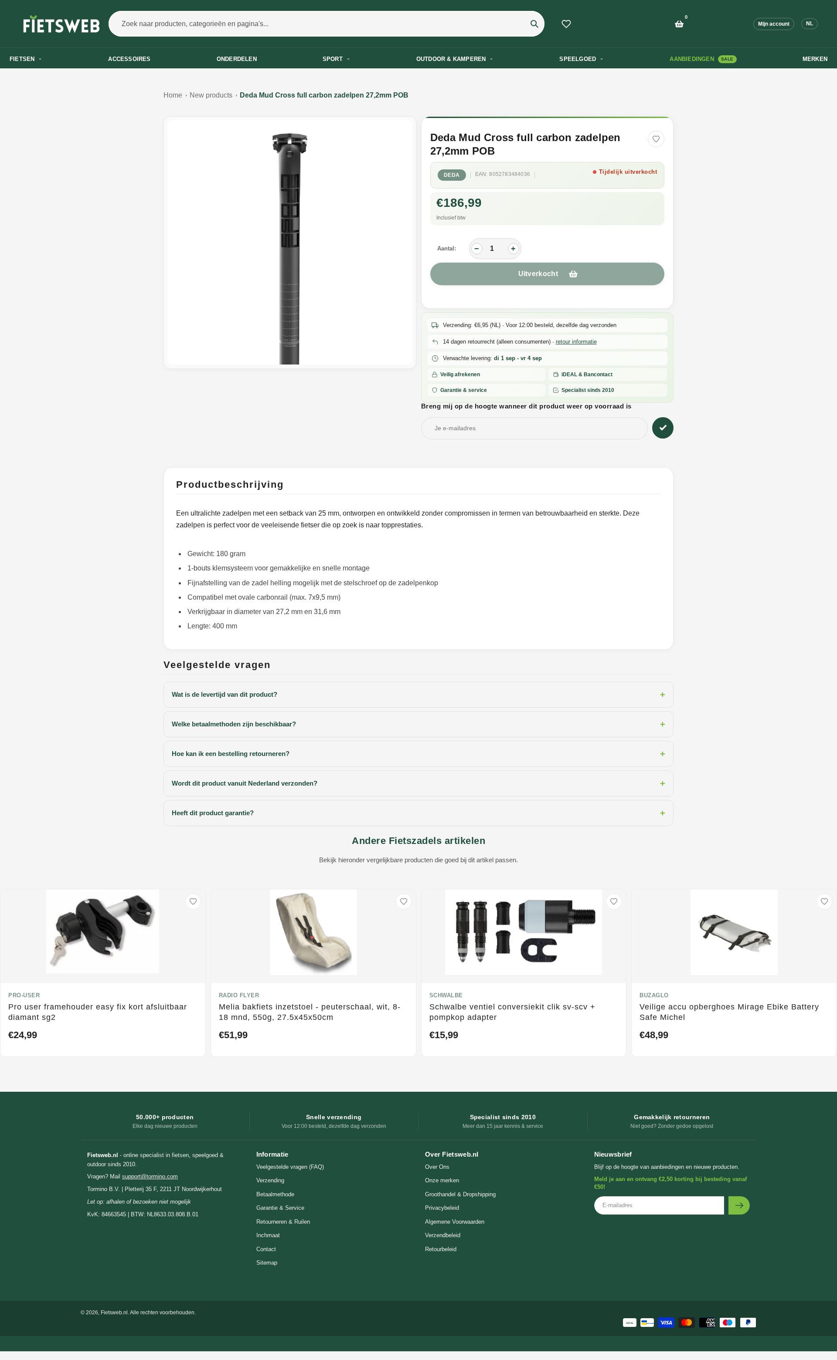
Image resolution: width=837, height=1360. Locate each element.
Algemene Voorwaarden (454, 1221)
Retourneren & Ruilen (283, 1221)
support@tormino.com (150, 1176)
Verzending (270, 1180)
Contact (266, 1249)
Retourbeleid (440, 1249)
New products (211, 95)
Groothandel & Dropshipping (460, 1194)
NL (809, 23)
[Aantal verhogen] (513, 248)
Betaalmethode (275, 1194)
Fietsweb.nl (114, 1312)
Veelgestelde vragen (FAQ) (290, 1167)
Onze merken (442, 1180)
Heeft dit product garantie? (418, 813)
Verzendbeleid (442, 1235)
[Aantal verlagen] (477, 248)
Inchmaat (268, 1235)
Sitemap (266, 1262)
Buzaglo (654, 995)
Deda (452, 175)
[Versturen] (739, 1205)
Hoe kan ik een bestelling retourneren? (418, 754)
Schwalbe (446, 995)
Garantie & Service (280, 1208)
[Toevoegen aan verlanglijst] (656, 139)
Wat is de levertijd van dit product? (418, 694)
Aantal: (446, 248)
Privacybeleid (442, 1208)
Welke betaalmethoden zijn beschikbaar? (418, 724)
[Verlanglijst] (566, 24)
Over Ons (437, 1167)
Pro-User (24, 995)
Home (172, 95)
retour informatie (576, 341)
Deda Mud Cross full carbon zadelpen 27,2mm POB (324, 95)
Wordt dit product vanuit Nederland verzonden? (418, 783)
